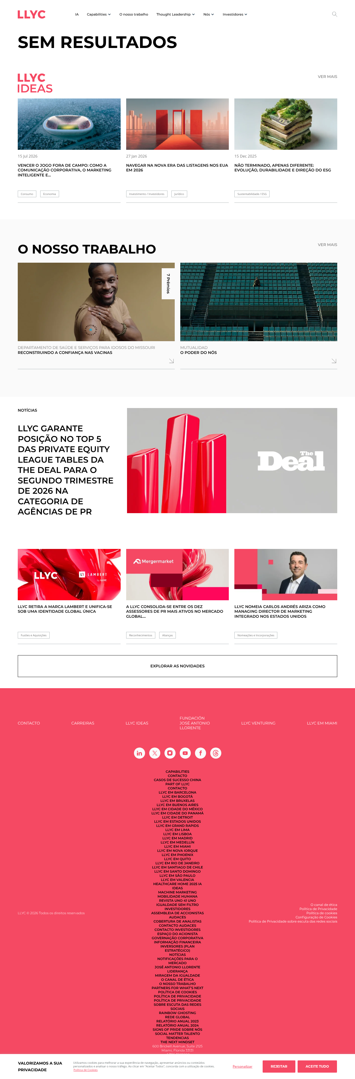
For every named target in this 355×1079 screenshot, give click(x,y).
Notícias (177, 955)
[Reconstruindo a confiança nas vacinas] (96, 302)
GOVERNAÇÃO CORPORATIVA (177, 938)
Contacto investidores (177, 930)
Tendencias (177, 1038)
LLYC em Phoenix (177, 855)
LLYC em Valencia (177, 880)
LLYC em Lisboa (177, 834)
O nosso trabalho (134, 14)
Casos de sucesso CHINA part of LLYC (177, 782)
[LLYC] (31, 14)
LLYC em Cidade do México (177, 809)
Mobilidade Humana (177, 897)
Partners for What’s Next (177, 988)
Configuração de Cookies (316, 917)
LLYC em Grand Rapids (177, 826)
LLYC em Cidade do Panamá (177, 813)
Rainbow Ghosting (177, 1013)
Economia (49, 194)
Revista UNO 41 (173, 901)
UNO (192, 901)
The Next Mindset (177, 1042)
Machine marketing (177, 892)
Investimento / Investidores (146, 194)
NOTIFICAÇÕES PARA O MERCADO (177, 961)
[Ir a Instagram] (170, 753)
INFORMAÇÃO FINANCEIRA (177, 942)
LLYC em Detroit (177, 817)
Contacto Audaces (177, 926)
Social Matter (169, 1034)
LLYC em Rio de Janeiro (178, 863)
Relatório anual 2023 (177, 1021)
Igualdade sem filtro (177, 905)
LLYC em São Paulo (177, 876)
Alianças (167, 635)
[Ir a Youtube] (185, 753)
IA (77, 14)
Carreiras (82, 723)
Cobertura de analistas (178, 922)
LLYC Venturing (258, 723)
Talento (192, 1034)
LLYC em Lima (177, 830)
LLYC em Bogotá (177, 797)
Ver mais (327, 76)
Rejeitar (279, 1066)
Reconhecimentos (140, 635)
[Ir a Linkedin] (139, 753)
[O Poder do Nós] (258, 302)
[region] (177, 1066)
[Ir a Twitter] (154, 753)
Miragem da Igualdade (177, 976)
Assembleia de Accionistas (177, 913)
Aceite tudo (317, 1066)
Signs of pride (167, 1030)
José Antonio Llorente (177, 967)
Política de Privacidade (177, 996)
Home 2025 (187, 884)
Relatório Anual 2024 (177, 1026)
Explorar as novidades (177, 665)
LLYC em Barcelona (177, 793)
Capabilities (177, 772)
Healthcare (164, 884)
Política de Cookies (85, 1070)
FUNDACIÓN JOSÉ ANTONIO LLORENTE (195, 723)
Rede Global (177, 1017)
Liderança (177, 971)
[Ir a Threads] (215, 753)
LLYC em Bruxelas (177, 801)
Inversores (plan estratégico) (178, 948)
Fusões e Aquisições (34, 635)
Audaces (177, 917)
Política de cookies (177, 992)
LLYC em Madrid (178, 838)
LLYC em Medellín (177, 842)
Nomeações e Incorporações (255, 635)
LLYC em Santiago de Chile (177, 867)
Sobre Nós (192, 1030)
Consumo (27, 194)
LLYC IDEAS (137, 723)
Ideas (177, 888)
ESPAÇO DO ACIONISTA (177, 934)
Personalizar (242, 1066)
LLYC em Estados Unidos (177, 822)
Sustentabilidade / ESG (252, 194)
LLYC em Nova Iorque (177, 851)
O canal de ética (177, 980)
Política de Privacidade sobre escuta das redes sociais (177, 1005)
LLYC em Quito (177, 859)
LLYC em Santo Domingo (177, 872)
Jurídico (179, 194)
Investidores (178, 909)
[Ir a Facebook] (200, 753)
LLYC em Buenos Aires (177, 805)
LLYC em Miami (322, 723)
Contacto (29, 723)
